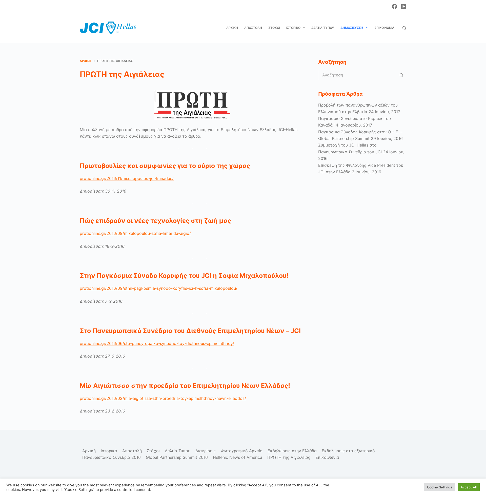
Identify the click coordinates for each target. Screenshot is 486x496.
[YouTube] (403, 6)
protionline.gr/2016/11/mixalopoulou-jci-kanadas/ (127, 178)
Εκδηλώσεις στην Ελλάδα (292, 450)
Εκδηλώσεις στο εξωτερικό (348, 450)
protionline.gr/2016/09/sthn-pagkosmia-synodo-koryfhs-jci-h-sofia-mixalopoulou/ (158, 288)
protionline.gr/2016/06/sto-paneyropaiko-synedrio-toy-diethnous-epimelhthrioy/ (157, 343)
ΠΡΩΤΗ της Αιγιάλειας (288, 457)
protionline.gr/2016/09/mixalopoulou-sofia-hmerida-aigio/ (135, 233)
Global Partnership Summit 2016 (177, 457)
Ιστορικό (293, 28)
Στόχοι (274, 28)
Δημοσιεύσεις (351, 28)
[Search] (404, 28)
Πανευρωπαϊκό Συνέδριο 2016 (111, 457)
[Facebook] (394, 6)
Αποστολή (253, 28)
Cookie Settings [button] (439, 487)
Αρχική (232, 28)
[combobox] (357, 75)
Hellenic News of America (237, 457)
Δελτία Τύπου (322, 28)
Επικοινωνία (384, 28)
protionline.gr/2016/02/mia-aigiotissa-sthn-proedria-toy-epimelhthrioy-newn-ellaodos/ (163, 398)
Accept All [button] (469, 487)
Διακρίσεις (205, 450)
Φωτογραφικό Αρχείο (241, 450)
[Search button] (401, 75)
